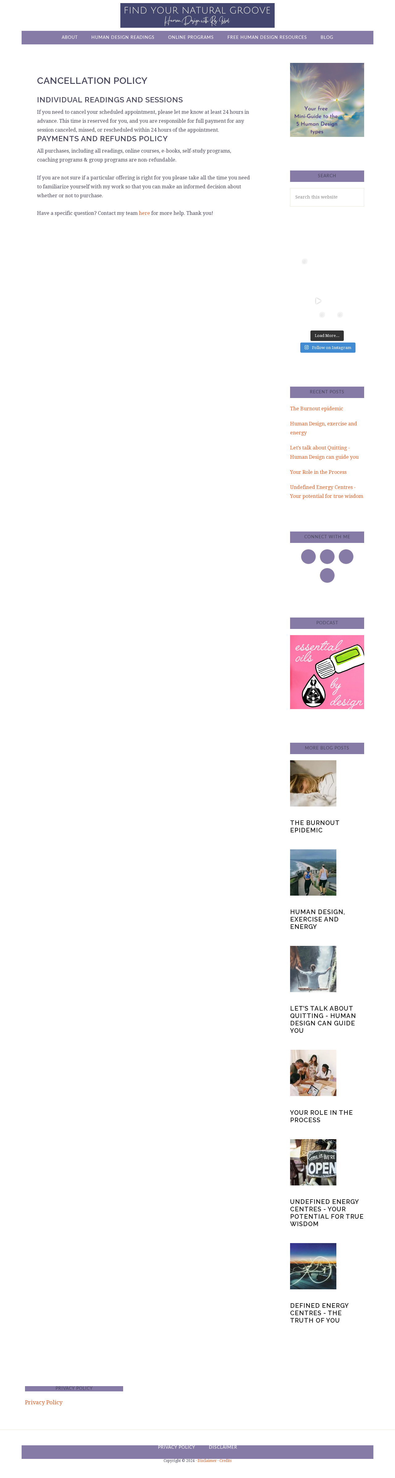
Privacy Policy (43, 1402)
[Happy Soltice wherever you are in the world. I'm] (318, 265)
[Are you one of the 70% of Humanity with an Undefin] (354, 265)
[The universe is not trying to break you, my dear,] (354, 301)
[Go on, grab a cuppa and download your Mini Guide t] (336, 265)
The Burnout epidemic (316, 409)
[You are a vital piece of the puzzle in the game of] (300, 318)
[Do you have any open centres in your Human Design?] (354, 247)
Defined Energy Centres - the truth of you (319, 1313)
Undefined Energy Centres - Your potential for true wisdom (327, 1213)
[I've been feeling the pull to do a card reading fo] (318, 318)
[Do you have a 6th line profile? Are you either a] (354, 318)
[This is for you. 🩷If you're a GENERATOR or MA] (318, 283)
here (144, 213)
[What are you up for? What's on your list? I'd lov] (336, 247)
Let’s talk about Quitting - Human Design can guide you (323, 1019)
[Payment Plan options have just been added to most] (336, 318)
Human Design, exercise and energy (317, 919)
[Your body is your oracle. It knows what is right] (300, 301)
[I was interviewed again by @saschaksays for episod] (336, 301)
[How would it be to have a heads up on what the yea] (354, 283)
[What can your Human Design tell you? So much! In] (318, 247)
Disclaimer (207, 1461)
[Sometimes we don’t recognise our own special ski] (300, 247)
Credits (225, 1461)
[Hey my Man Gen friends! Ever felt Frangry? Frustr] (300, 283)
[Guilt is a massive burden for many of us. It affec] (300, 265)
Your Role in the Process (318, 472)
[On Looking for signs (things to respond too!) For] (336, 283)
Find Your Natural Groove (197, 15)
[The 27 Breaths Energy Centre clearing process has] (318, 301)
